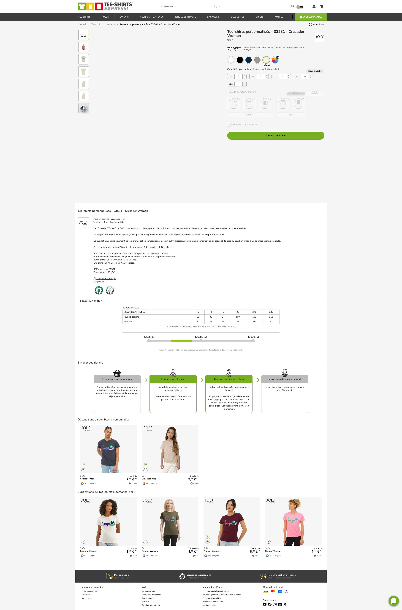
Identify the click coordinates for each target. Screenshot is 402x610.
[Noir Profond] (240, 60)
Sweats (124, 17)
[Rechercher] (215, 6)
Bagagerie (213, 17)
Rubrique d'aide (148, 591)
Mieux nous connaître (93, 587)
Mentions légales (210, 605)
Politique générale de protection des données (222, 595)
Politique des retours (151, 605)
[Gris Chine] (257, 60)
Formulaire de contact (151, 595)
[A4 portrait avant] (264, 103)
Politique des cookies (212, 598)
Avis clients (87, 598)
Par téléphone (148, 598)
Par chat (145, 602)
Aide (144, 587)
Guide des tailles (315, 71)
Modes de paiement (273, 587)
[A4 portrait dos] (298, 103)
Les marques (87, 595)
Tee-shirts (84, 17)
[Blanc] (231, 60)
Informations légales (213, 587)
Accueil (82, 24)
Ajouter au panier (276, 135)
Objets (259, 17)
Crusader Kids (117, 222)
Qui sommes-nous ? (90, 591)
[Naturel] (266, 60)
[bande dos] (282, 103)
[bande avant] (249, 103)
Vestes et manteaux (151, 17)
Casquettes (237, 17)
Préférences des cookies (213, 602)
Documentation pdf (106, 278)
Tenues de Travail (185, 17)
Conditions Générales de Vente (215, 591)
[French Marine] (248, 60)
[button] (394, 601)
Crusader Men (118, 218)
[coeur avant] (233, 103)
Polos (105, 17)
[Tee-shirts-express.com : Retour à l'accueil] (105, 6)
